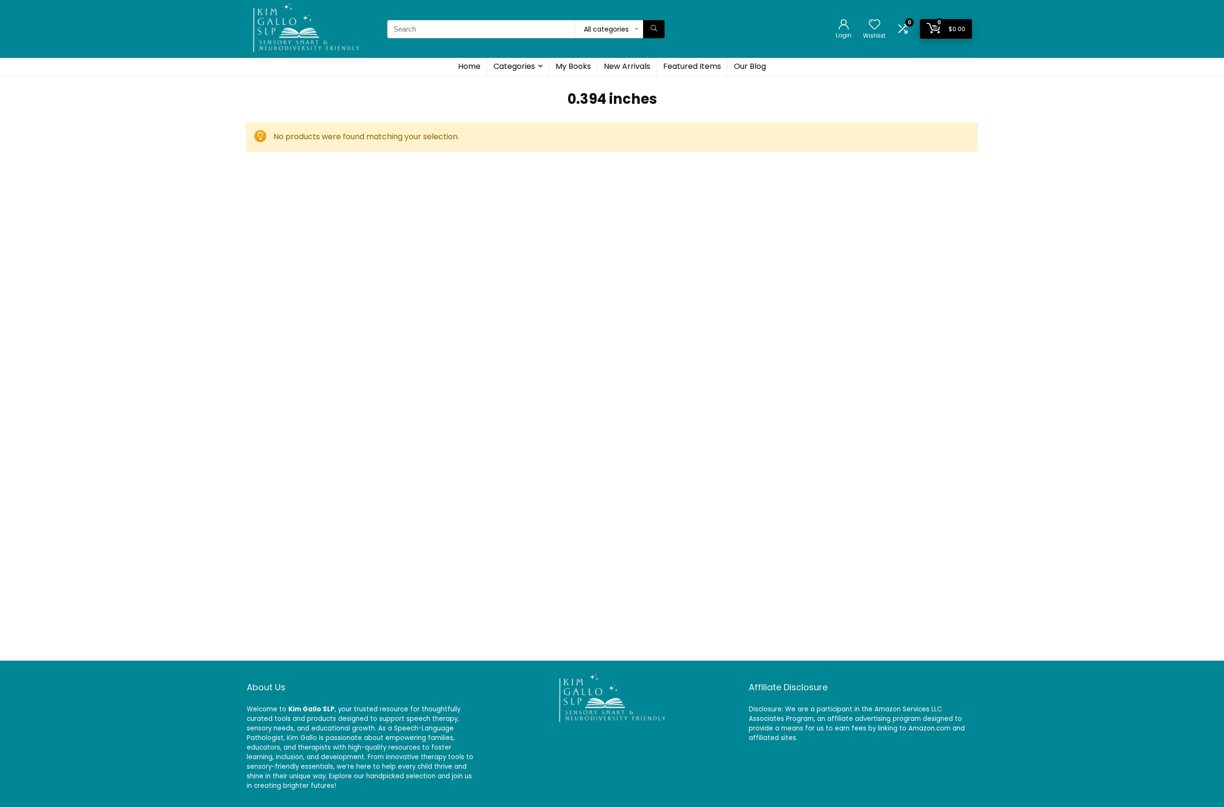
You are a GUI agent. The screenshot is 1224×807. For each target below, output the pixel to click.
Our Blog (750, 66)
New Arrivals (627, 66)
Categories (514, 66)
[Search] (654, 29)
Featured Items (692, 66)
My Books (573, 66)
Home (469, 66)
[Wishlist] (874, 25)
